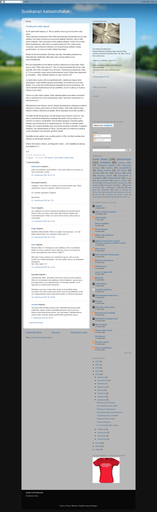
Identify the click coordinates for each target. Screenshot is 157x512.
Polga (33, 229)
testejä (109, 197)
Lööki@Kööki (101, 284)
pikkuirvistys (69, 158)
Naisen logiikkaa (102, 223)
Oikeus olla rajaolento (104, 235)
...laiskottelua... (111, 187)
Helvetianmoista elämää (105, 313)
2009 (97, 446)
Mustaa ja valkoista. (121, 190)
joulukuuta (101, 377)
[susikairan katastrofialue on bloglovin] (103, 126)
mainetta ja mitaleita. (124, 192)
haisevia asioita (104, 175)
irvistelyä (105, 162)
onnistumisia (122, 183)
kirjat (103, 197)
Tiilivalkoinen (100, 266)
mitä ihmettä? (101, 218)
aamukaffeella (125, 168)
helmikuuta (101, 436)
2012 (97, 371)
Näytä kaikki (127, 353)
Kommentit (100, 140)
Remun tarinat (97, 192)
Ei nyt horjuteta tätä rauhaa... (108, 425)
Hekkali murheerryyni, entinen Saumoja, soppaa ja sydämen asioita (110, 242)
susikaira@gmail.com (101, 77)
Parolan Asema (101, 229)
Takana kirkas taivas (103, 330)
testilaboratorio (119, 197)
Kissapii (98, 301)
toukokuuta (101, 400)
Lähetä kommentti (36, 323)
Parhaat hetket (124, 163)
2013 (97, 368)
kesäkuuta (101, 397)
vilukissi (98, 206)
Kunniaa (98, 194)
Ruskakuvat (100, 336)
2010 (97, 443)
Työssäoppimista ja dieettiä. (107, 415)
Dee (107, 173)
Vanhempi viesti (78, 332)
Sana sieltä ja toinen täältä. (107, 406)
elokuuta (100, 390)
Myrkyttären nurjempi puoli (106, 319)
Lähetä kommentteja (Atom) (41, 337)
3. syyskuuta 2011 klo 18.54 (42, 318)
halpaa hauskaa (104, 170)
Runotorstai (109, 194)
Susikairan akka (32, 496)
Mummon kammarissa (104, 260)
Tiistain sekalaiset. (104, 422)
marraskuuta (102, 380)
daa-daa (96, 173)
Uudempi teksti (33, 332)
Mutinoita (99, 278)
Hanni (33, 208)
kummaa (118, 173)
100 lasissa (48, 158)
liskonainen (36, 166)
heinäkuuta (101, 393)
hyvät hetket (58, 158)
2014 (97, 365)
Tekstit (98, 136)
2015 (97, 361)
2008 (97, 450)
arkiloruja (96, 197)
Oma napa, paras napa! (105, 307)
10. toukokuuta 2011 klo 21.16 (43, 175)
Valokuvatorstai (114, 178)
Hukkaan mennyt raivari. (106, 419)
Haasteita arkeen (102, 342)
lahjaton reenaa (122, 194)
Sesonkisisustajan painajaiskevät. (110, 412)
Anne (33, 245)
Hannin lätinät (101, 325)
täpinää (95, 183)
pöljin (123, 187)
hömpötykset (109, 192)
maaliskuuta (102, 432)
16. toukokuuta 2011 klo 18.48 (43, 297)
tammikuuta (102, 439)
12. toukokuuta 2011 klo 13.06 (43, 237)
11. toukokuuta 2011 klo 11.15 (43, 221)
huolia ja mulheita (120, 180)
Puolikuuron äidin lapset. (38, 26)
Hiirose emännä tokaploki (106, 212)
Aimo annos (100, 249)
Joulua (128, 178)
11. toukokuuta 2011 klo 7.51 (42, 200)
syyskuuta (101, 387)
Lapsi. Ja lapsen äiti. (103, 272)
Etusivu (56, 332)
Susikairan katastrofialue (45, 11)
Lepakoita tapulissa (103, 289)
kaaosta (109, 168)
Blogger (94, 506)
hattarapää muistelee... (113, 185)
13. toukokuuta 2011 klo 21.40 (43, 267)
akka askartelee (102, 180)
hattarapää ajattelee (107, 165)
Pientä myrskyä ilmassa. (106, 403)
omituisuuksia (108, 183)
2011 (97, 374)
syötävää (96, 185)
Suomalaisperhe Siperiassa (106, 295)
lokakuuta (101, 384)
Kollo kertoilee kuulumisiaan (107, 255)
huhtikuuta (101, 429)
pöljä (129, 173)
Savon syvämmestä (103, 348)
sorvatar (34, 304)
